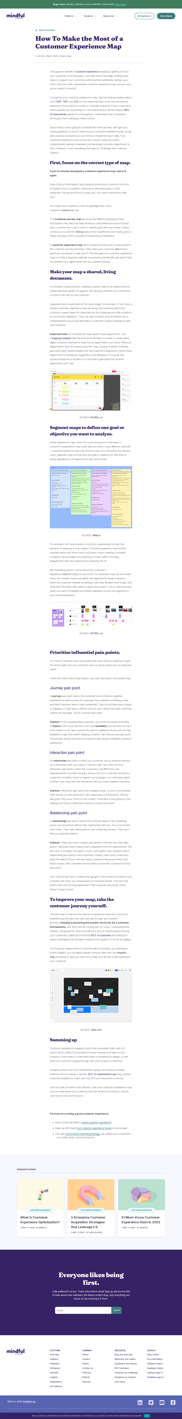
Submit (117, 1310)
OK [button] (147, 1416)
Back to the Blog (47, 30)
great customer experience (96, 1122)
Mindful (16, 16)
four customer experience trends (94, 1128)
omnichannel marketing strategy (82, 1133)
